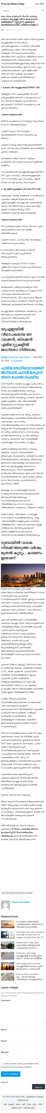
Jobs (35, 1104)
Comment (6, 1000)
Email (4, 1041)
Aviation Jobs (17, 1108)
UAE (2, 30)
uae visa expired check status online (17, 893)
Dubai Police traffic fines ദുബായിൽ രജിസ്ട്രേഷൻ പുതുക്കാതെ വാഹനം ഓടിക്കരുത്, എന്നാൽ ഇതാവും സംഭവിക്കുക (30, 947)
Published (30, 1097)
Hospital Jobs (29, 1108)
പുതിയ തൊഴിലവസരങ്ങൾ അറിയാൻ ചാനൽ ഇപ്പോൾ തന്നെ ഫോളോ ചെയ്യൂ (22, 372)
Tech (40, 1104)
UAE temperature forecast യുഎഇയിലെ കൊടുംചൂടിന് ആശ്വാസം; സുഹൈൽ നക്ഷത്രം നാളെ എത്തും (29, 967)
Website (5, 1052)
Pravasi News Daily (12, 3)
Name (4, 1030)
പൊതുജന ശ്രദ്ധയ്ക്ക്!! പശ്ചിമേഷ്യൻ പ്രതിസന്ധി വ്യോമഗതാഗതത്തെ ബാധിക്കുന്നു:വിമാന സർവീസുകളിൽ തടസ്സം (29, 926)
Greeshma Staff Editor (19, 357)
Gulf (23, 1104)
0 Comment (16, 360)
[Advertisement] (23, 867)
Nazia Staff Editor (21, 902)
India (29, 1104)
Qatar (18, 1104)
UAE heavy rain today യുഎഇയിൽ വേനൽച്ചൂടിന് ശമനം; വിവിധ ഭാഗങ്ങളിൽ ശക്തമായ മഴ (29, 957)
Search (4, 1082)
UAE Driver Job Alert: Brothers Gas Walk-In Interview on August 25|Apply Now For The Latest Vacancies (30, 936)
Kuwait (11, 1104)
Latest (4, 357)
